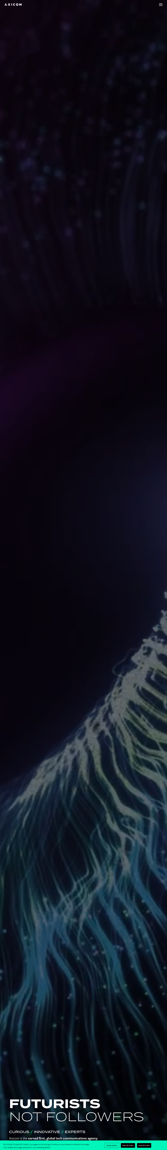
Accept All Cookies (144, 1145)
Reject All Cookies (128, 1145)
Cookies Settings (111, 1145)
